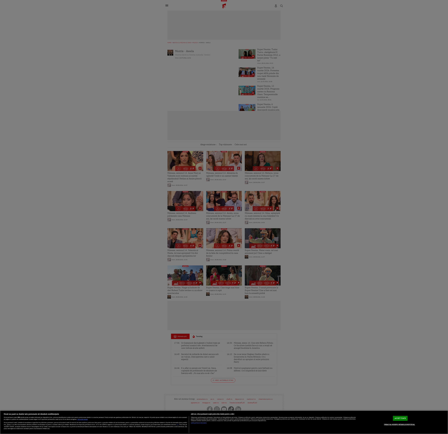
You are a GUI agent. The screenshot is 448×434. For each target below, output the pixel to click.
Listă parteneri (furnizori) (199, 423)
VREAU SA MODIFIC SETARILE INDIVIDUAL (399, 424)
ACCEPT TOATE (400, 418)
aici (177, 424)
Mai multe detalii (82, 419)
